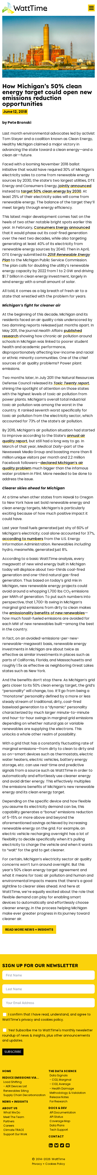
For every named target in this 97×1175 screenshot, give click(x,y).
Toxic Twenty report (71, 383)
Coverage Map (60, 1121)
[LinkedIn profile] (50, 1145)
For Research (58, 1101)
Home (6, 1071)
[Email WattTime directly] (67, 1145)
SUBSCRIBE (12, 1052)
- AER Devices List (15, 1086)
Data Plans (57, 1125)
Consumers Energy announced (62, 227)
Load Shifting (12, 1082)
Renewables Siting (16, 1091)
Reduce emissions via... (20, 1078)
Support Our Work (15, 1134)
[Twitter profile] (56, 1145)
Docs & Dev (57, 1108)
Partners (8, 1121)
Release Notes (59, 1097)
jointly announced (74, 185)
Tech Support (59, 1130)
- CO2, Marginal (60, 1080)
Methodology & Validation (68, 1093)
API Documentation (63, 1112)
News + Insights (15, 1102)
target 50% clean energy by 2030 (51, 191)
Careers (8, 1125)
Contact (56, 1136)
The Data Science (62, 1071)
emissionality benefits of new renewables (47, 613)
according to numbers (22, 538)
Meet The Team (13, 1117)
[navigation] (91, 8)
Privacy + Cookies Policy (48, 1164)
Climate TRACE (13, 1130)
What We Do (11, 1112)
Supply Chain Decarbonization (24, 1095)
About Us (9, 1108)
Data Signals (59, 1075)
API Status (56, 1117)
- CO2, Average (60, 1084)
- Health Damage (62, 1088)
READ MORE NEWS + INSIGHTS (29, 929)
